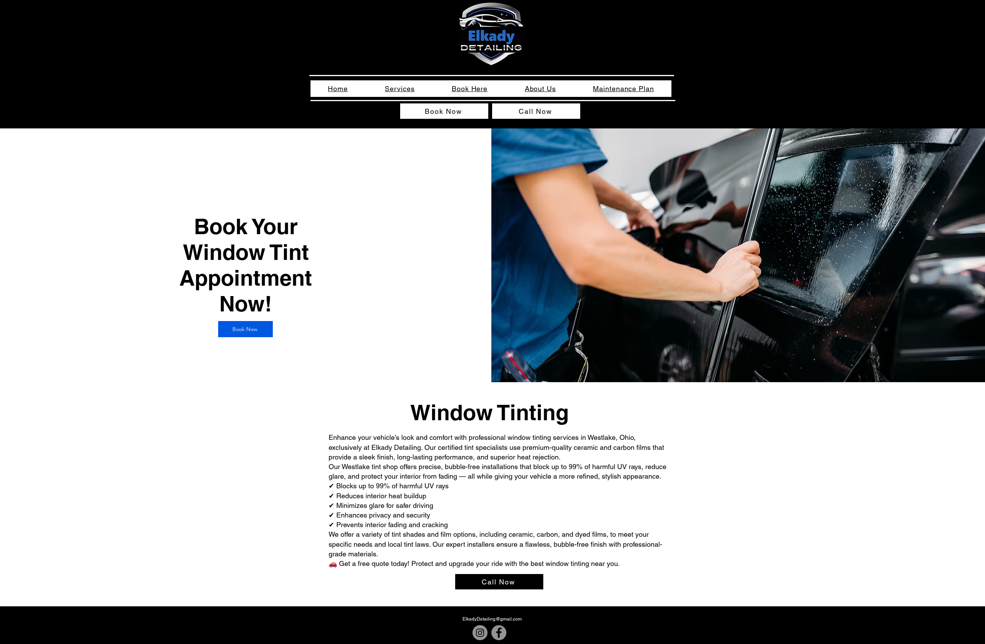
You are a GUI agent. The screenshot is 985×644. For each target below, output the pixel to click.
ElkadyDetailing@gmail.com (492, 619)
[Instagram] (479, 632)
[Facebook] (498, 632)
